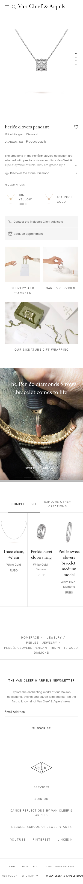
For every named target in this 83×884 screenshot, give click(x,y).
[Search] (14, 7)
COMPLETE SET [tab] (24, 504)
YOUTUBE (18, 840)
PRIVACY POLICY (32, 866)
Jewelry (54, 637)
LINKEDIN (65, 840)
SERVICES (42, 787)
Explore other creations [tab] (57, 504)
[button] (41, 66)
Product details (36, 142)
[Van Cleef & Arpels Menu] (7, 7)
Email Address (15, 712)
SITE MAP (28, 875)
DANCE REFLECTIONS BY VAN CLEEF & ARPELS (41, 813)
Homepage (30, 637)
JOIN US (41, 799)
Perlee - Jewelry (41, 643)
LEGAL (13, 866)
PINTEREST (42, 840)
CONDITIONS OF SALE (60, 866)
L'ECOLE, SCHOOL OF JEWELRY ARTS (41, 827)
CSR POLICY (9, 875)
